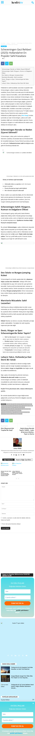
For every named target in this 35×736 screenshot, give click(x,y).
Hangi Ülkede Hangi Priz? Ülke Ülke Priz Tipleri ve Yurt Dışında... (22, 677)
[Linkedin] (16, 455)
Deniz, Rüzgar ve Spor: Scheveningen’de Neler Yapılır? (15, 80)
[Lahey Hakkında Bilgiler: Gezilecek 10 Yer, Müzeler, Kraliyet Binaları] (17, 466)
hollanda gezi (16, 404)
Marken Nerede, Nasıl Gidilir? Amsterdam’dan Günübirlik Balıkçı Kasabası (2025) (6, 473)
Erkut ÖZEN (17, 448)
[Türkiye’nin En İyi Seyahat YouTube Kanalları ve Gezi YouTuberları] (5, 670)
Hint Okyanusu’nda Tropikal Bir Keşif (7, 429)
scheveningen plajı (17, 413)
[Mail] (19, 455)
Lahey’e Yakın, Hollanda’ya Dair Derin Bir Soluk (15, 83)
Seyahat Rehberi (5, 699)
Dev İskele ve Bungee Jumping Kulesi (12, 75)
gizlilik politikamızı (16, 733)
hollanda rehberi (28, 405)
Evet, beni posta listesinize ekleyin (11, 524)
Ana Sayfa (3, 43)
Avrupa (8, 43)
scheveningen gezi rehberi (8, 412)
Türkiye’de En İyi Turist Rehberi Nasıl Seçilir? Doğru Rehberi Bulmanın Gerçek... (22, 686)
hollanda (9, 404)
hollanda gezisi (19, 405)
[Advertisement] (17, 23)
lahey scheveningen (6, 410)
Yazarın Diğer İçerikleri (23, 460)
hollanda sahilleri (19, 407)
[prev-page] (16, 478)
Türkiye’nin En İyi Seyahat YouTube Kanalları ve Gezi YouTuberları (22, 668)
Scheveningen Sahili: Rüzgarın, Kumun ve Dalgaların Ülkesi (17, 72)
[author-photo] (17, 442)
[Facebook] (2, 63)
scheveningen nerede (6, 413)
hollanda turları (6, 409)
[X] (7, 63)
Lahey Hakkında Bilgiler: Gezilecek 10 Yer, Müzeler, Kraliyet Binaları (17, 473)
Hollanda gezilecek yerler (8, 405)
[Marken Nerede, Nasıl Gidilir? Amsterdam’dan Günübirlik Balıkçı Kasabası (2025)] (6, 466)
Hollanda (13, 43)
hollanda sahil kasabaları (8, 407)
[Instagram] (14, 455)
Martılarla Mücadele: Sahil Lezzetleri (12, 77)
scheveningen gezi (16, 410)
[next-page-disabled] (18, 478)
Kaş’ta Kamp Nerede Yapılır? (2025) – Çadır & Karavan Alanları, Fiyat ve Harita (26, 431)
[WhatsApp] (11, 63)
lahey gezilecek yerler (25, 409)
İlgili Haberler (8, 460)
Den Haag (25, 115)
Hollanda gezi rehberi (26, 404)
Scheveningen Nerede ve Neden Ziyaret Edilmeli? (16, 69)
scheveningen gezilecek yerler (22, 412)
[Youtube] (24, 455)
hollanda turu (14, 409)
